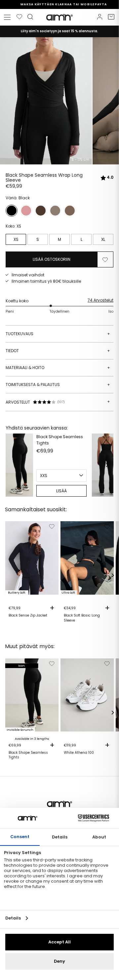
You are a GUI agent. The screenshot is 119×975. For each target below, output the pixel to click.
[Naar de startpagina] (59, 17)
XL (103, 239)
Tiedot (58, 350)
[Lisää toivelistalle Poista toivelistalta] (105, 259)
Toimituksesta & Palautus (58, 384)
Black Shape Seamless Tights (59, 440)
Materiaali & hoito (58, 367)
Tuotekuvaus (58, 334)
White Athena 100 (79, 752)
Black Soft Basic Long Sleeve (82, 618)
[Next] (106, 465)
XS (16, 239)
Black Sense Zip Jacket (28, 615)
